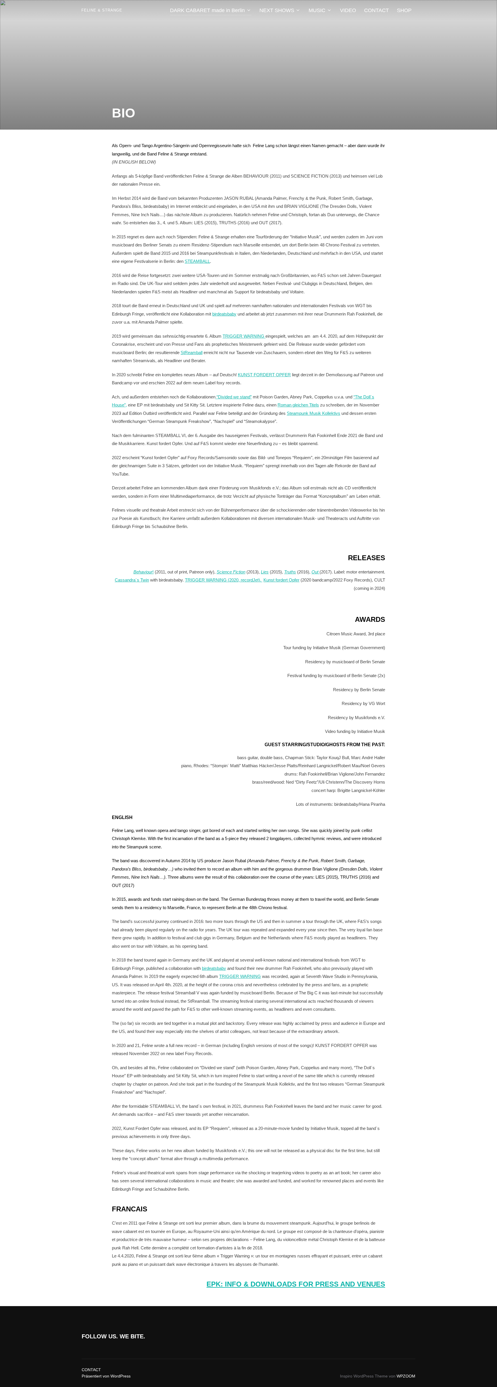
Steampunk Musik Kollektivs (313, 413)
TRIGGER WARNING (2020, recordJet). (223, 579)
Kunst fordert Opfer (281, 579)
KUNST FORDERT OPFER (264, 374)
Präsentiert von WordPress (106, 1376)
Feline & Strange (101, 10)
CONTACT (376, 10)
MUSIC (317, 10)
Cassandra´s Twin (132, 579)
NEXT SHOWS (276, 10)
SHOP (404, 10)
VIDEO (348, 10)
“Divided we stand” (233, 396)
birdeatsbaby (224, 313)
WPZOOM (406, 1376)
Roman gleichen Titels (298, 404)
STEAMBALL (197, 261)
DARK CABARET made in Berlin (207, 10)
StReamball (191, 352)
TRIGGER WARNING (244, 336)
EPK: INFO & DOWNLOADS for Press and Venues (296, 1284)
